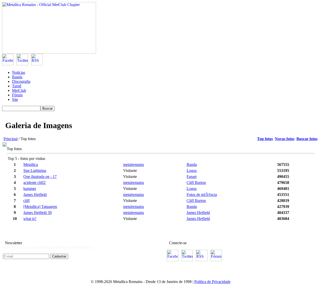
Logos (192, 170)
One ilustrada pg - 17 (40, 176)
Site (15, 99)
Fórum (17, 95)
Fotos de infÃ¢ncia (202, 194)
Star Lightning (34, 170)
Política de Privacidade (212, 281)
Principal (11, 139)
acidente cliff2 (34, 182)
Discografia (21, 81)
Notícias (18, 72)
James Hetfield (35, 194)
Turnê (16, 86)
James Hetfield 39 (37, 212)
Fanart (192, 176)
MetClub (19, 90)
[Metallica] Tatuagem (40, 206)
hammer (29, 188)
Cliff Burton (196, 182)
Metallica (30, 164)
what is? (29, 218)
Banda (17, 77)
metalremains (133, 164)
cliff (26, 200)
